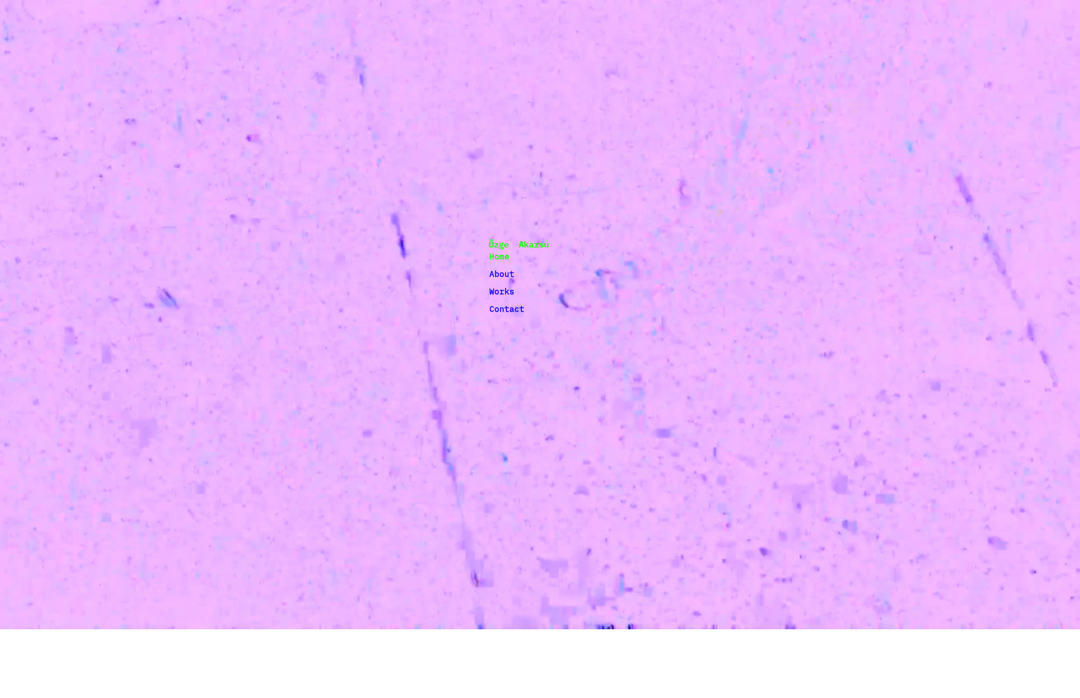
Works (501, 291)
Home (499, 256)
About (501, 274)
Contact (506, 309)
